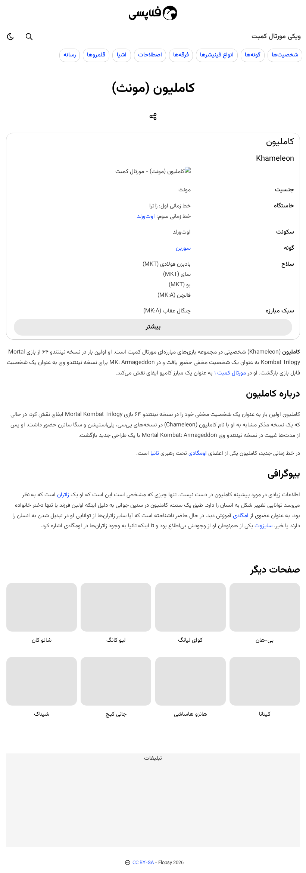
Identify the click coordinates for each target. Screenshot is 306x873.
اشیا (122, 54)
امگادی (241, 515)
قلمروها (96, 54)
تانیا (154, 453)
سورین (183, 248)
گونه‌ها (252, 54)
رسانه (69, 54)
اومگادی (197, 453)
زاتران (63, 494)
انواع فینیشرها (217, 54)
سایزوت (263, 525)
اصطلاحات (150, 54)
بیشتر (153, 327)
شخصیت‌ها (285, 54)
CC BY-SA (143, 863)
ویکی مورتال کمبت (276, 36)
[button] (29, 36)
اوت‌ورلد (146, 216)
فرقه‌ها (181, 54)
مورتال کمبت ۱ (230, 372)
